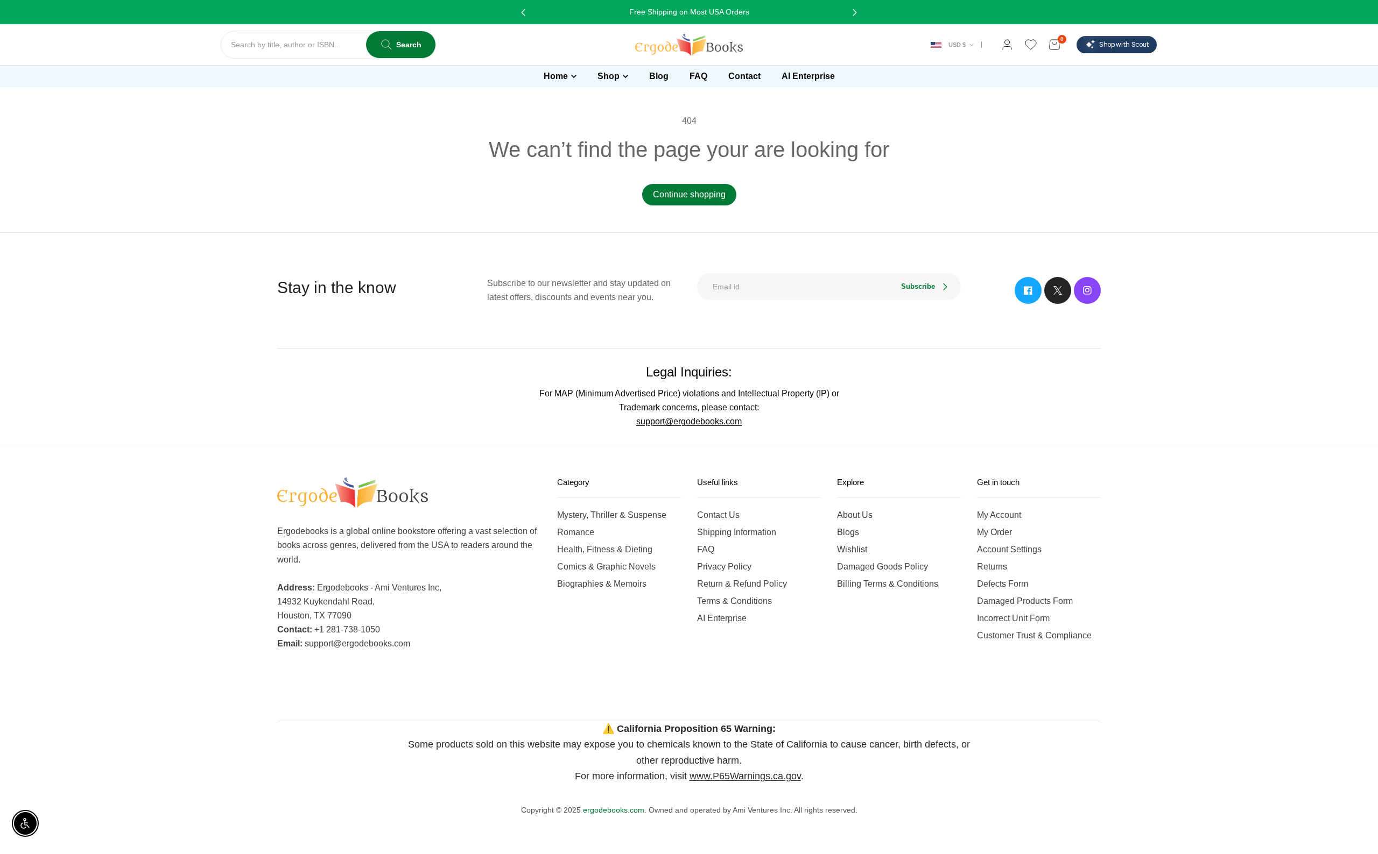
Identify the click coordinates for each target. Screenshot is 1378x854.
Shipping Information (736, 532)
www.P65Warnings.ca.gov (745, 776)
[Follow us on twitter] (1057, 290)
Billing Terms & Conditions (887, 583)
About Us (855, 514)
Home (556, 76)
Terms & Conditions (734, 601)
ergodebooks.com (613, 810)
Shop (608, 76)
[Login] (1007, 44)
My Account (999, 514)
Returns (992, 566)
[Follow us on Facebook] (1028, 290)
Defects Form (1002, 583)
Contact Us (718, 514)
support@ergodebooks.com (689, 421)
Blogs (848, 532)
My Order (994, 532)
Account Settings (1009, 549)
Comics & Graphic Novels (606, 566)
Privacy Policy (724, 566)
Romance (575, 532)
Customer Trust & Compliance (1034, 635)
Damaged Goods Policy (882, 566)
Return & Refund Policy (742, 583)
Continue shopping (689, 194)
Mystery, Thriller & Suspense (611, 514)
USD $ (957, 44)
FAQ (705, 549)
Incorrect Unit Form (1013, 618)
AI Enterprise (722, 618)
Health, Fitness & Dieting (604, 549)
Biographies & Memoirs (601, 583)
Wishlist (852, 549)
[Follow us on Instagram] (1087, 290)
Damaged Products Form (1025, 601)
